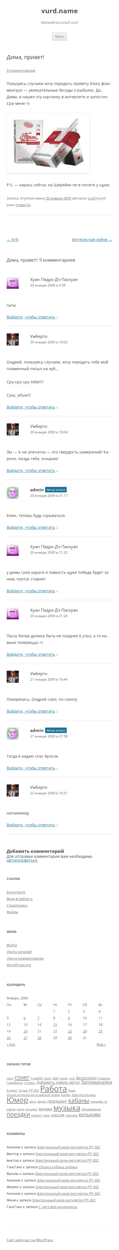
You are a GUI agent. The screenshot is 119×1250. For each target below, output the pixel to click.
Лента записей (19, 951)
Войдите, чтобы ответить (31, 317)
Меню (59, 36)
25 (100, 1031)
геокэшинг (57, 1101)
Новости (23, 204)
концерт (31, 1109)
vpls (72, 1078)
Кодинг (12, 1090)
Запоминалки (96, 1082)
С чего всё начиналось (57, 1206)
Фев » (101, 1044)
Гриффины (15, 1083)
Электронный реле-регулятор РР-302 (68, 1147)
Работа (53, 1088)
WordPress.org (19, 964)
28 (39, 1037)
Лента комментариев (25, 958)
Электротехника (83, 1095)
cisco (10, 1078)
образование (91, 1109)
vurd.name (59, 11)
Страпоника (17, 905)
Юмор (17, 1100)
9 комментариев (21, 70)
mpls (47, 1078)
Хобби (65, 1095)
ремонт (36, 1115)
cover (22, 1077)
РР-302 (34, 1090)
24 (85, 1031)
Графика (104, 1078)
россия (57, 1115)
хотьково (90, 1114)
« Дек (11, 1044)
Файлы (12, 911)
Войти (12, 945)
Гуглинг (29, 1083)
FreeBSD (37, 1078)
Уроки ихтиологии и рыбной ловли (33, 1095)
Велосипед (86, 1078)
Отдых (23, 1090)
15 (55, 1024)
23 (70, 1031)
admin (37, 489)
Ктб (12, 239)
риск (46, 1115)
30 (70, 1037)
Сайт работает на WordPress (30, 1240)
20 (25, 1031)
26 (9, 1037)
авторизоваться (22, 860)
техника (71, 1115)
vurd (91, 198)
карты (11, 1109)
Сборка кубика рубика (57, 1166)
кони (20, 1109)
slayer (64, 1078)
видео (41, 1101)
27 (25, 1037)
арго (32, 1101)
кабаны (78, 1100)
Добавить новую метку (58, 1082)
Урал (71, 1090)
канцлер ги (98, 1101)
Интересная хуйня (92, 239)
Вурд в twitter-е (20, 898)
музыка (66, 1107)
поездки (18, 1114)
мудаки (45, 1108)
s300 (55, 1078)
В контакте (16, 892)
